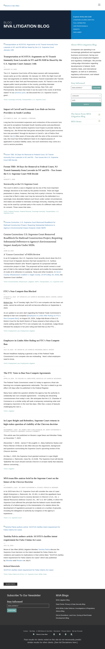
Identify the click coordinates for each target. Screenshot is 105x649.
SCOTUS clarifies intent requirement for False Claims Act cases (28, 570)
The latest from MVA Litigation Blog (81, 115)
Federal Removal (25, 211)
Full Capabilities (79, 23)
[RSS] (72, 634)
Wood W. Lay (25, 297)
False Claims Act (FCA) (16, 574)
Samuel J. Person (28, 118)
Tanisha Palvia (44, 549)
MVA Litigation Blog (63, 600)
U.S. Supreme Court (39, 99)
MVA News (76, 121)
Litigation (31, 282)
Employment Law (14, 331)
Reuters (20, 560)
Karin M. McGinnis (38, 297)
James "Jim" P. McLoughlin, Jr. (33, 430)
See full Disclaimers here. (66, 642)
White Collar (43, 574)
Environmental (13, 282)
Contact (25, 631)
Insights (76, 29)
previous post (20, 93)
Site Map (32, 631)
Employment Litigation (27, 331)
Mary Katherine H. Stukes (32, 487)
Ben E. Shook (51, 297)
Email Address (77, 87)
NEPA (37, 282)
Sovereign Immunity (14, 99)
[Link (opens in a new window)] (60, 634)
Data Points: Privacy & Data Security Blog (70, 604)
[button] (54, 634)
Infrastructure (23, 282)
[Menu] (100, 4)
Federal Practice (13, 211)
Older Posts (10, 584)
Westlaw (9, 560)
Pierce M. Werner (17, 431)
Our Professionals (80, 26)
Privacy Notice (66, 631)
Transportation (27, 99)
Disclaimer (77, 32)
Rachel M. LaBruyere (26, 378)
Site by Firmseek (77, 631)
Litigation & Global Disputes (83, 20)
